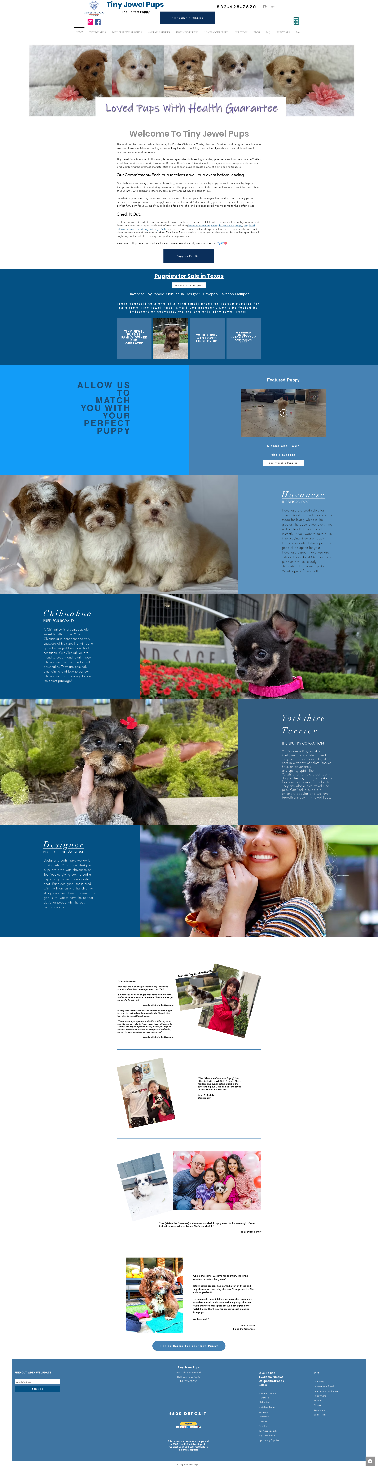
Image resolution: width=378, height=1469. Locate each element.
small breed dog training (143, 229)
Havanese (136, 294)
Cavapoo (227, 294)
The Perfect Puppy (136, 11)
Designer (193, 294)
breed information (199, 225)
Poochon (263, 1426)
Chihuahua (175, 294)
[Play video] (283, 413)
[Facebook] (98, 22)
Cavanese (264, 1416)
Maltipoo (242, 294)
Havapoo (263, 1421)
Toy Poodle (155, 294)
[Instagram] (90, 22)
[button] (188, 1425)
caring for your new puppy (226, 225)
